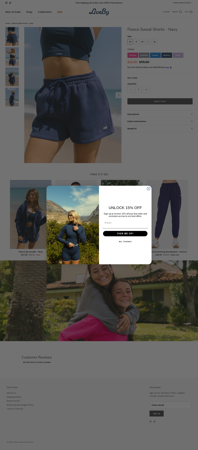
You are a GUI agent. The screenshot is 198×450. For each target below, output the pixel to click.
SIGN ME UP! (125, 233)
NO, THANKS (125, 242)
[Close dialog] (148, 188)
